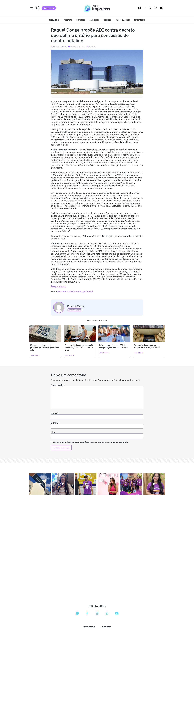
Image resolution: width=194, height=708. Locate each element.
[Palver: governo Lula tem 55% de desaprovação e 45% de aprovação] (114, 333)
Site (53, 432)
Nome (55, 413)
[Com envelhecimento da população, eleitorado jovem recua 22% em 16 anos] (80, 333)
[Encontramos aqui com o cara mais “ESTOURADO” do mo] (85, 484)
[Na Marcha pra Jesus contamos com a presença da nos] (63, 484)
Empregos (81, 20)
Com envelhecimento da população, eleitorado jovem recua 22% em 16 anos (79, 347)
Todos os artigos (75, 310)
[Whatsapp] (155, 8)
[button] (37, 8)
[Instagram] (150, 8)
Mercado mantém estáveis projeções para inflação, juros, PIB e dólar (44, 347)
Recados (107, 20)
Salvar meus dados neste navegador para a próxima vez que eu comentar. (91, 442)
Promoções (94, 20)
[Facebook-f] (145, 8)
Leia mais (34, 355)
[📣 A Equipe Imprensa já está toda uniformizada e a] (131, 484)
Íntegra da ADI (58, 286)
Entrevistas (139, 20)
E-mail (55, 423)
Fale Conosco (105, 627)
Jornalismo (54, 20)
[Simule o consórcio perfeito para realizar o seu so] (40, 484)
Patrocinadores (123, 20)
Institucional (89, 627)
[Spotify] (139, 8)
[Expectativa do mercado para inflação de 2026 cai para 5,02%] (149, 333)
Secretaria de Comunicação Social (75, 291)
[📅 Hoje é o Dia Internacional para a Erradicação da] (154, 484)
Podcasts (68, 20)
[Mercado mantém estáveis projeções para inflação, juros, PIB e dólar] (45, 333)
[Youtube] (161, 8)
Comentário (58, 385)
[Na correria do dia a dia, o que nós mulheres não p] (108, 484)
